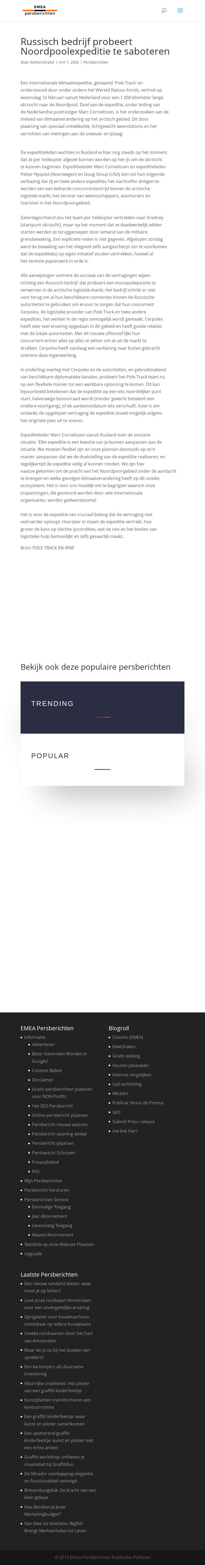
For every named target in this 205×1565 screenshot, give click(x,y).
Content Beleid (47, 1070)
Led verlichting (127, 1084)
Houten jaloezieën (130, 1065)
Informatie (34, 1037)
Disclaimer (42, 1080)
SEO (116, 1112)
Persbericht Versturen (46, 1190)
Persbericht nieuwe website (60, 1124)
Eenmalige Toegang (51, 1207)
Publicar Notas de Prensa (137, 1103)
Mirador (120, 1093)
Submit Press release (133, 1122)
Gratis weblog (126, 1056)
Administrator (42, 62)
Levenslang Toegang (52, 1225)
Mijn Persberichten (43, 1181)
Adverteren (43, 1044)
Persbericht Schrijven (53, 1153)
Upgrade (33, 1254)
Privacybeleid (45, 1162)
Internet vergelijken (131, 1075)
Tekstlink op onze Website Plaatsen (59, 1244)
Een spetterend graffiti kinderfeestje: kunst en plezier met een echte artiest (58, 1440)
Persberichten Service (46, 1200)
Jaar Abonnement (49, 1216)
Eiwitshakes (124, 1046)
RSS (36, 1171)
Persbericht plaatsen (53, 1143)
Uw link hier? (125, 1131)
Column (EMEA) (127, 1037)
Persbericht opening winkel (59, 1134)
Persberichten (95, 62)
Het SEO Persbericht (52, 1106)
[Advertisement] (102, 604)
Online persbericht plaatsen (60, 1115)
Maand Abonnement (52, 1235)
